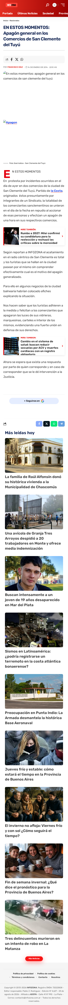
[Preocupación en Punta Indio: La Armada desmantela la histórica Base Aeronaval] (34, 691)
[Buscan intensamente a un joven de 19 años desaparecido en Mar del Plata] (34, 573)
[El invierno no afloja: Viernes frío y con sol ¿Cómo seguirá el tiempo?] (34, 804)
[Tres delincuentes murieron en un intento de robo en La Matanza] (34, 917)
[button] (47, 5)
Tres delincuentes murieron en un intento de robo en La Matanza (32, 943)
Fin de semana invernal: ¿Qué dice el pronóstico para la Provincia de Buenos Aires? (31, 887)
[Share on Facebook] (11, 59)
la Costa (56, 191)
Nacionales (14, 21)
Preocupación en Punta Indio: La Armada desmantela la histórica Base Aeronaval (34, 718)
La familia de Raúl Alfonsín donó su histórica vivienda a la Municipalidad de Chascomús (33, 482)
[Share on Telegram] (61, 424)
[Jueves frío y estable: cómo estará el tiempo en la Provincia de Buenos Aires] (34, 748)
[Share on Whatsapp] (21, 59)
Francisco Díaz (15, 67)
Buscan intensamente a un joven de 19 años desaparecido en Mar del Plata (32, 600)
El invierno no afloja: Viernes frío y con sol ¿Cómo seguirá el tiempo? (33, 830)
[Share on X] (16, 59)
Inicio (5, 21)
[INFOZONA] (11, 5)
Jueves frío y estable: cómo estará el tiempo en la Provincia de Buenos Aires (33, 774)
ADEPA (33, 994)
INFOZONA (32, 987)
